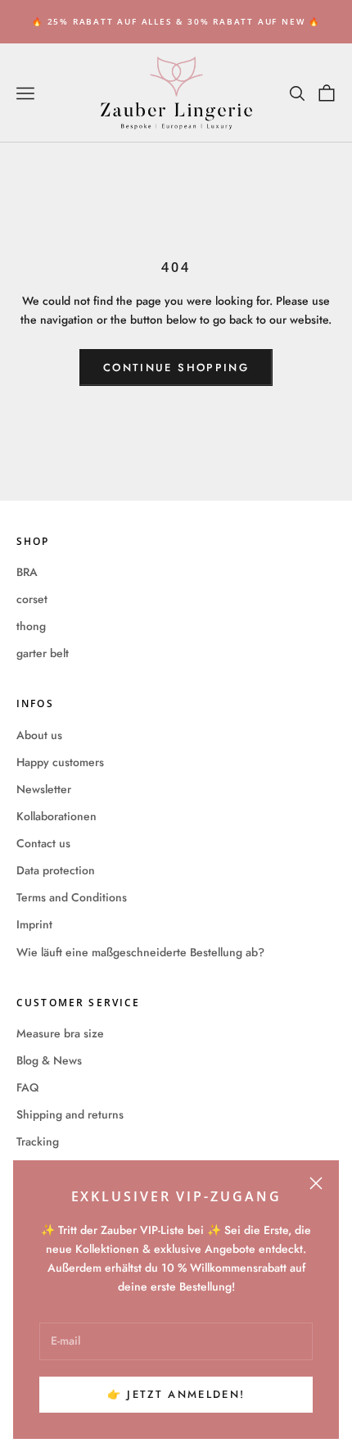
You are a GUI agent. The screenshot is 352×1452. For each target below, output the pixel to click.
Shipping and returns (70, 1114)
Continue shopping (176, 367)
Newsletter (43, 789)
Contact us (43, 843)
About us (39, 735)
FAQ (27, 1087)
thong (31, 626)
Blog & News (49, 1060)
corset (31, 599)
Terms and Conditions (71, 897)
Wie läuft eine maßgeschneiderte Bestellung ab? (140, 952)
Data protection (55, 870)
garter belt (42, 653)
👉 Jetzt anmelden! (176, 1394)
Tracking (37, 1141)
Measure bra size (60, 1033)
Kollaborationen (56, 816)
